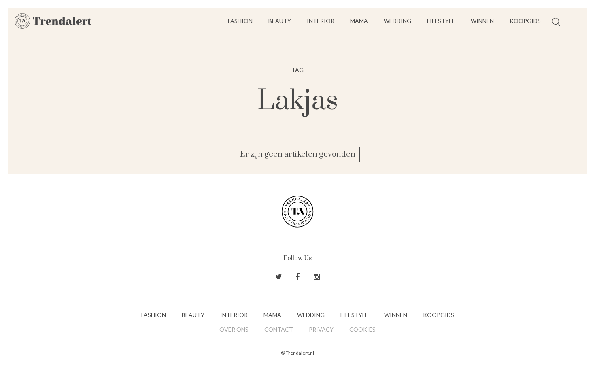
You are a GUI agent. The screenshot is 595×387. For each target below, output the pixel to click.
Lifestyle (441, 20)
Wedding (397, 20)
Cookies (362, 329)
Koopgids (525, 20)
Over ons (234, 329)
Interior (320, 20)
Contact (278, 329)
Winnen (482, 20)
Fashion (240, 20)
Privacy (321, 329)
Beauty (279, 20)
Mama (359, 20)
